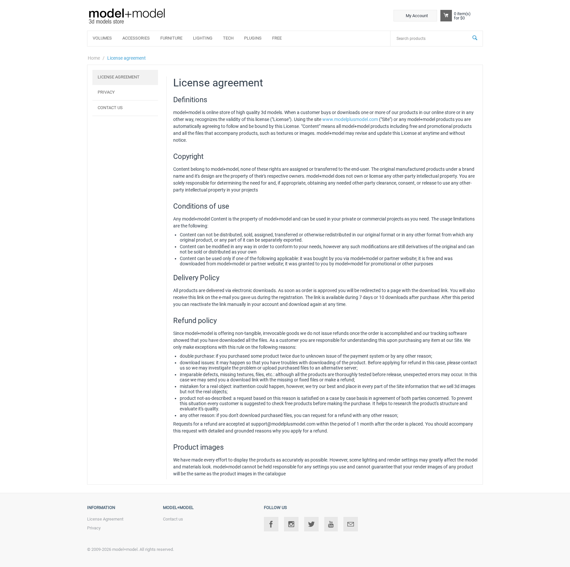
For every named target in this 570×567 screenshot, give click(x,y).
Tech (228, 38)
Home (94, 58)
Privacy (106, 92)
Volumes (102, 38)
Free (277, 38)
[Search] (475, 38)
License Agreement (119, 77)
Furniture (171, 38)
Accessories (136, 38)
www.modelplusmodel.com (350, 119)
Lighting (202, 38)
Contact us (110, 107)
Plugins (253, 38)
